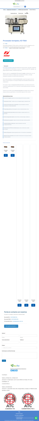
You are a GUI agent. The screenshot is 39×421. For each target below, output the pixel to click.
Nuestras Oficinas (19, 417)
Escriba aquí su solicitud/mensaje (8, 350)
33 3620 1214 (9, 378)
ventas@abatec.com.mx (19, 0)
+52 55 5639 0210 (14, 319)
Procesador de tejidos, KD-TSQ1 (33, 300)
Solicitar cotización (8, 60)
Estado (3, 345)
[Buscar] (25, 6)
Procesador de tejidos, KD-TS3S (26, 300)
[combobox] (19, 348)
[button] (36, 418)
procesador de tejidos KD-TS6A (9, 67)
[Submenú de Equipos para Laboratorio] (16, 9)
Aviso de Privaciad (19, 413)
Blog (19, 411)
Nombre (3, 337)
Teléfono (22, 339)
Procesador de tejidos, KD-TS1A (6, 151)
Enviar (4, 360)
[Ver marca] (19, 54)
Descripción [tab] (6, 66)
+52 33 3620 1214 (13, 317)
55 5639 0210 (9, 387)
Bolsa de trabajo (19, 418)
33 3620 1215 (15, 378)
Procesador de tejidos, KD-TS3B (12, 151)
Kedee (6, 43)
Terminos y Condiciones (19, 415)
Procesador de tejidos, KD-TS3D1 (19, 300)
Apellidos (21, 337)
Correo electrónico (6, 339)
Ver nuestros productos (11, 326)
